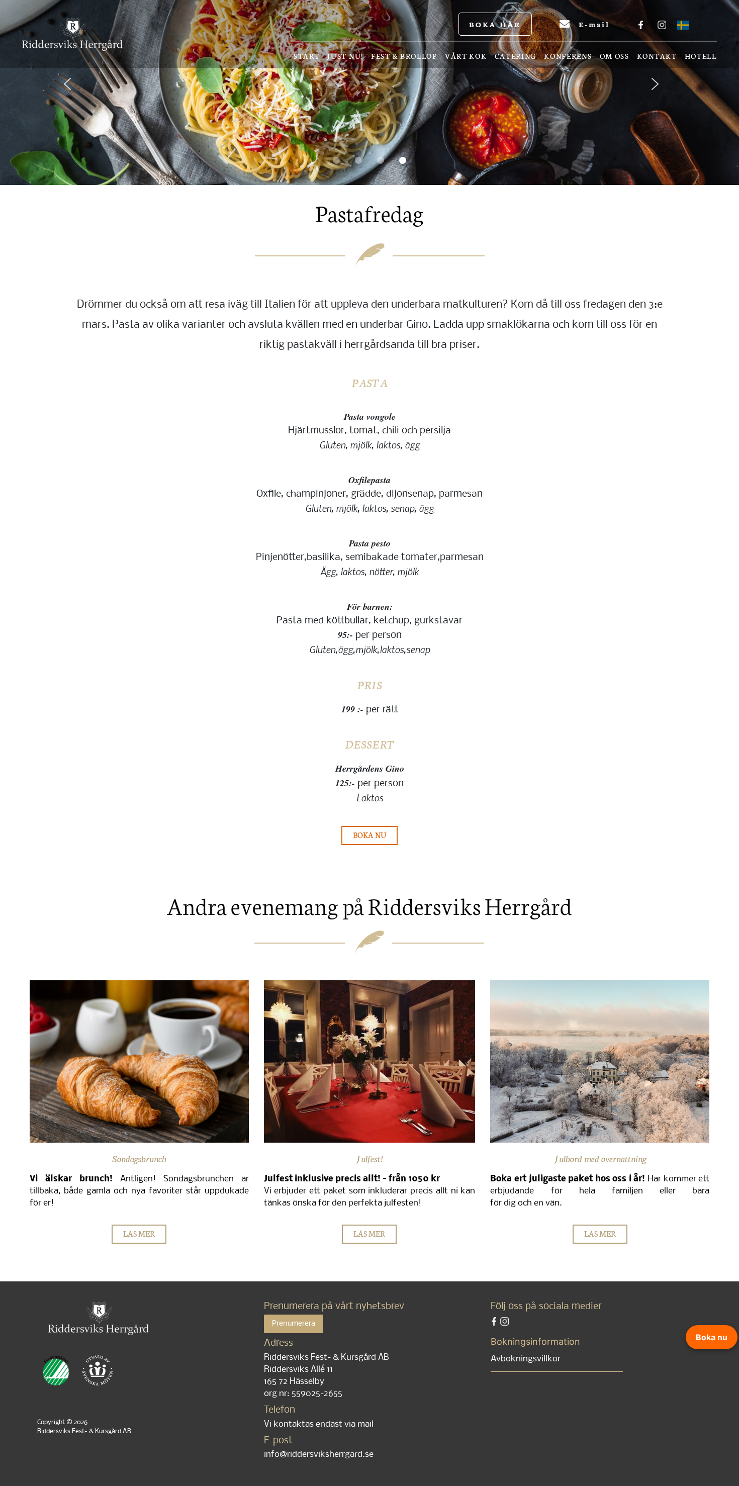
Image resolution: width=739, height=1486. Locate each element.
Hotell (701, 56)
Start (307, 56)
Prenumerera (293, 1324)
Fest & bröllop (404, 56)
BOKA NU (369, 834)
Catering (516, 56)
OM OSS (614, 56)
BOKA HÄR (495, 24)
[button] (75, 92)
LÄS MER (139, 1233)
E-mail (592, 24)
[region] (369, 92)
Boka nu (711, 1337)
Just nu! (345, 56)
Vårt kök (466, 56)
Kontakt (657, 56)
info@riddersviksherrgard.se (319, 1454)
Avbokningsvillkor (526, 1359)
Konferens (568, 56)
